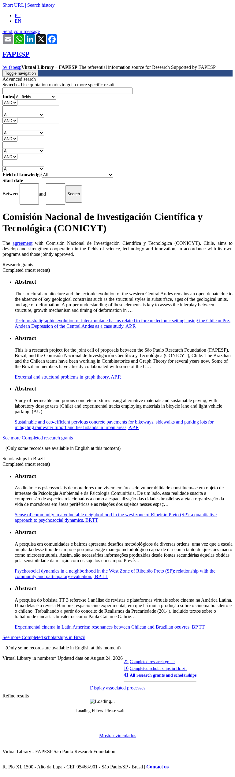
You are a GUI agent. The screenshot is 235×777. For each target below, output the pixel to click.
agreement (22, 243)
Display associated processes (117, 687)
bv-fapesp (11, 67)
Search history (41, 5)
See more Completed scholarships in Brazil (43, 637)
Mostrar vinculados (117, 735)
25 (126, 661)
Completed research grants (152, 661)
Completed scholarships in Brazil (158, 668)
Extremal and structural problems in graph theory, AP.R (68, 376)
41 (126, 675)
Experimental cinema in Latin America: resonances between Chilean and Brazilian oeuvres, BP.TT (110, 626)
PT (18, 15)
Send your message (21, 31)
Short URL (13, 5)
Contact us (157, 766)
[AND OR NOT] (9, 102)
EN (18, 21)
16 (126, 668)
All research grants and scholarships (163, 675)
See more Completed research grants (37, 437)
